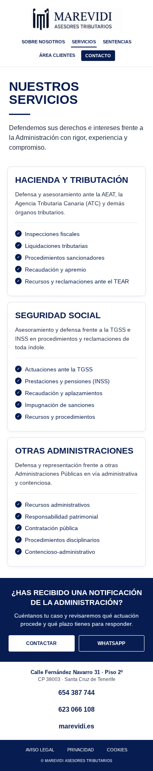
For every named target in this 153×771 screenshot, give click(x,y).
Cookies (117, 749)
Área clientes (57, 55)
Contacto (98, 55)
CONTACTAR (41, 643)
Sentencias (117, 41)
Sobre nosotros (43, 41)
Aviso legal (40, 749)
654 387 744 (76, 692)
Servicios (84, 41)
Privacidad (80, 749)
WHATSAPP (111, 643)
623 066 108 (76, 709)
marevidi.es (76, 726)
